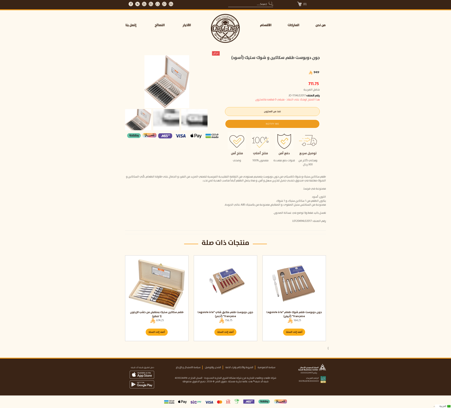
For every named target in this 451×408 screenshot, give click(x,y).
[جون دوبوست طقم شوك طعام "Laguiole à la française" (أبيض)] (294, 284)
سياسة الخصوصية (266, 367)
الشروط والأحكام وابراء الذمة (239, 367)
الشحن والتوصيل (213, 367)
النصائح (160, 25)
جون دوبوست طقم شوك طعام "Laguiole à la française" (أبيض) (294, 314)
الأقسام (265, 25)
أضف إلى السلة (157, 332)
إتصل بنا (131, 25)
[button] (272, 123)
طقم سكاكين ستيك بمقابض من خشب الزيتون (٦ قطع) (157, 314)
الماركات (293, 25)
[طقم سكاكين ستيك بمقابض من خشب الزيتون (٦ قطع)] (157, 284)
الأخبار (187, 25)
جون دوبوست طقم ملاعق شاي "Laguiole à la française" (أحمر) (225, 314)
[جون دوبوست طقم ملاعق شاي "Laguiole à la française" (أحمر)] (225, 284)
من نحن (321, 25)
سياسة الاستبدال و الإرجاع (188, 367)
